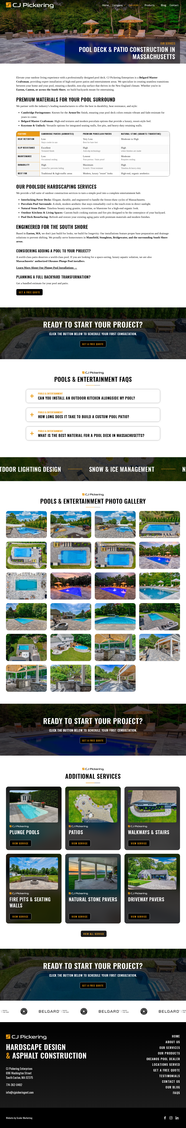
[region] (93, 153)
